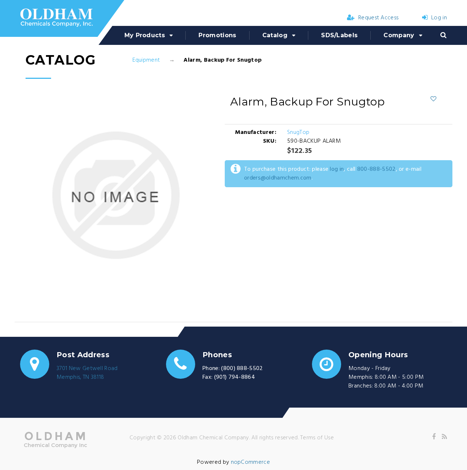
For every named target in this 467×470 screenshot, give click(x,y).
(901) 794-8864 (234, 377)
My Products (144, 35)
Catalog (274, 35)
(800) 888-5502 (242, 368)
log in (337, 169)
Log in (439, 18)
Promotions (217, 35)
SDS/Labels (339, 35)
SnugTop (298, 132)
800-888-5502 (376, 169)
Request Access (378, 18)
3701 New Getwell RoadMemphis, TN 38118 (87, 373)
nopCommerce (250, 462)
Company (398, 35)
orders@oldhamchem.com (278, 178)
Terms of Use (317, 438)
